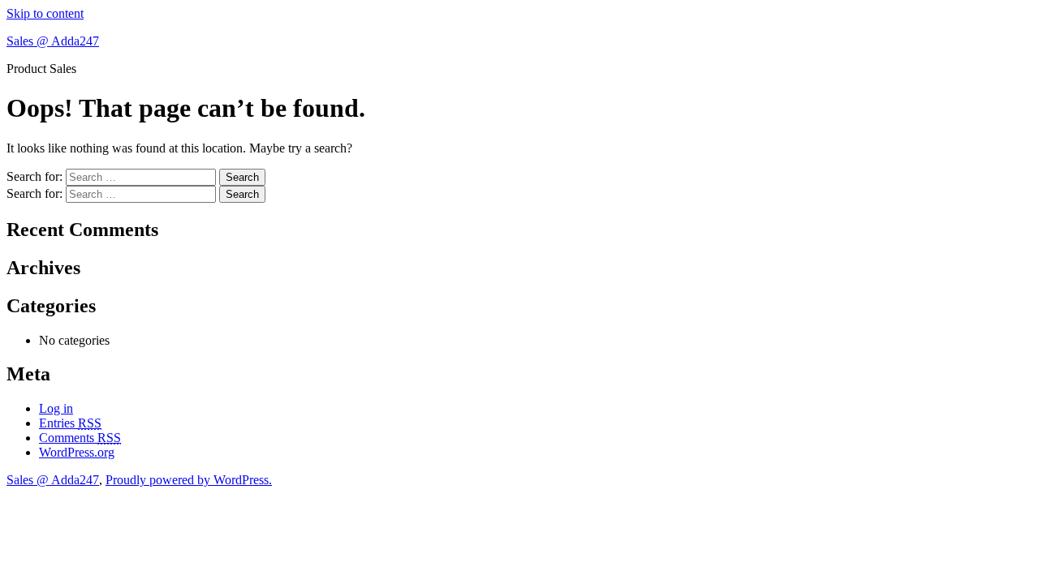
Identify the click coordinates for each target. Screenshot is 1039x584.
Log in (56, 408)
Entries (70, 423)
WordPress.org (76, 452)
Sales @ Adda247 (52, 41)
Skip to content (45, 13)
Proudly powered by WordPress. (189, 480)
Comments (80, 437)
